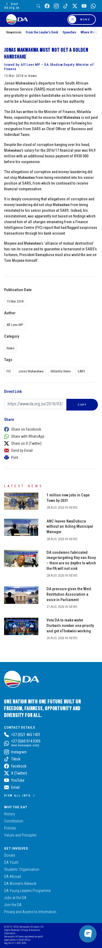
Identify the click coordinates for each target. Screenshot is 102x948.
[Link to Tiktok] (65, 6)
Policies (10, 828)
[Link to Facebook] (47, 6)
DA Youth (11, 862)
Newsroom (13, 32)
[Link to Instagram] (56, 6)
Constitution (13, 821)
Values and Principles (20, 835)
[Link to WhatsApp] (93, 6)
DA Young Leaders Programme (27, 890)
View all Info (17, 795)
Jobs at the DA (15, 898)
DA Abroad (12, 876)
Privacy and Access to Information (30, 912)
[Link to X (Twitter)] (74, 6)
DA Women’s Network (20, 883)
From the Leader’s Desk (42, 32)
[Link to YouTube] (84, 6)
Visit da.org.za (11, 5)
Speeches (69, 32)
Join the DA (12, 905)
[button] (49, 429)
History (9, 814)
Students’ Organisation (21, 869)
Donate (9, 855)
